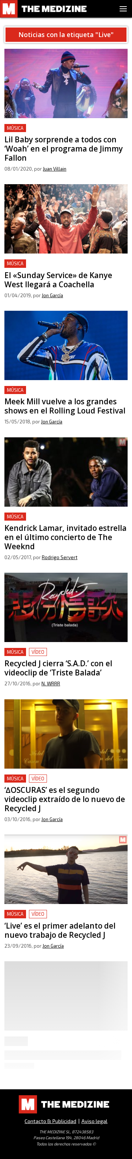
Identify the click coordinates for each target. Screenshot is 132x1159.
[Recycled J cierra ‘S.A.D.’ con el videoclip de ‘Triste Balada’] (66, 607)
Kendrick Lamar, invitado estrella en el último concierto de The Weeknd (64, 521)
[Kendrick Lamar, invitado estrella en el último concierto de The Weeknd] (66, 472)
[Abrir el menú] (123, 9)
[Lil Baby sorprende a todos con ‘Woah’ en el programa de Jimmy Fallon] (66, 83)
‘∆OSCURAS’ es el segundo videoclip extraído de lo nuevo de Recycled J (63, 783)
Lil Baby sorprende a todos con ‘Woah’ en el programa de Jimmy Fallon (62, 133)
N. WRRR (50, 683)
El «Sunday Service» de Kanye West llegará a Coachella (63, 268)
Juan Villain (54, 169)
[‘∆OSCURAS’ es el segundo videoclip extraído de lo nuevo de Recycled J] (66, 734)
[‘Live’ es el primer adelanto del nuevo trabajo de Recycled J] (66, 869)
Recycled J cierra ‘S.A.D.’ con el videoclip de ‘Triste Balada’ (61, 656)
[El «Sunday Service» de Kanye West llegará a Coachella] (66, 219)
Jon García (52, 295)
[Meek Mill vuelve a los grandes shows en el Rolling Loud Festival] (66, 345)
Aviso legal (94, 1121)
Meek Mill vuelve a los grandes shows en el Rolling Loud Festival (62, 394)
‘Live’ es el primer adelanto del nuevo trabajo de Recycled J (64, 918)
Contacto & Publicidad (50, 1121)
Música (15, 128)
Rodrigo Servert (59, 557)
